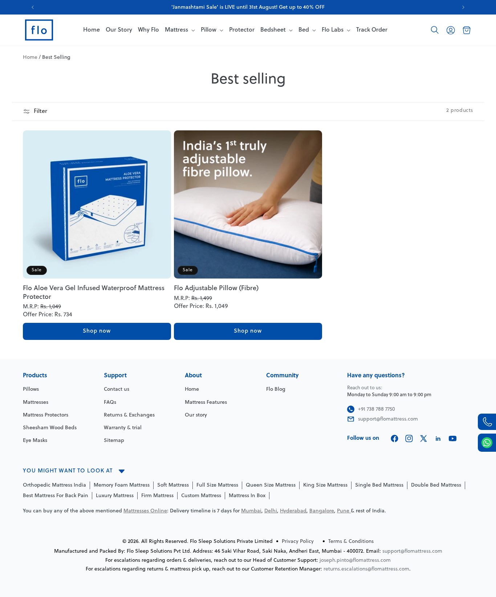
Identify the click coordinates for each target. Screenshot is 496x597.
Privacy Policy (298, 541)
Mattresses (35, 402)
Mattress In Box (247, 496)
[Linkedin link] (438, 438)
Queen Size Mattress (271, 485)
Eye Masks (35, 440)
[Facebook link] (394, 438)
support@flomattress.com (412, 551)
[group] (248, 7)
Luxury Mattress (115, 496)
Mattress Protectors (45, 415)
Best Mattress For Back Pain (55, 496)
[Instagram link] (409, 438)
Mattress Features (206, 402)
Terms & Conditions (351, 541)
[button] (435, 30)
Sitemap (114, 440)
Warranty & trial (123, 428)
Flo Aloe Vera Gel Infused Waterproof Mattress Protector (93, 293)
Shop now (97, 331)
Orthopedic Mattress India (54, 485)
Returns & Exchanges (129, 415)
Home (30, 57)
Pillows (31, 389)
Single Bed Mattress (379, 485)
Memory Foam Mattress (122, 485)
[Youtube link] (452, 438)
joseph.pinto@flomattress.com (355, 560)
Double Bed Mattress (436, 485)
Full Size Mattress (217, 485)
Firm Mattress (157, 496)
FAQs (110, 402)
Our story (196, 415)
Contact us (116, 389)
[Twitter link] (423, 438)
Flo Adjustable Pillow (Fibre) (216, 288)
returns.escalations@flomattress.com (366, 569)
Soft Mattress (173, 485)
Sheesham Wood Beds (50, 428)
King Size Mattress (325, 485)
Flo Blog (275, 389)
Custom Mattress (201, 496)
